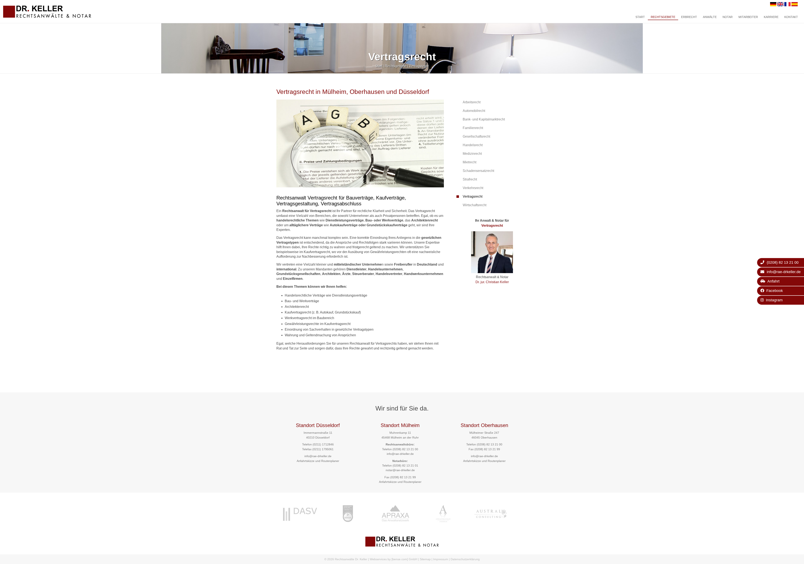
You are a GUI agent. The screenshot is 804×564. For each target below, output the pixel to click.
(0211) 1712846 (323, 444)
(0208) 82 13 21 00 (405, 449)
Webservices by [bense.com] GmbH (393, 559)
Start (640, 17)
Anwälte (710, 17)
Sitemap (425, 559)
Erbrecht (689, 17)
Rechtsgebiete (663, 17)
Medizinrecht (472, 153)
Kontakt (791, 17)
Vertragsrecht (419, 66)
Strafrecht (470, 179)
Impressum (440, 559)
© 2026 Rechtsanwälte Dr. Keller (345, 559)
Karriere (771, 17)
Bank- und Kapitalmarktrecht (484, 119)
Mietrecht (469, 162)
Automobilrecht (474, 111)
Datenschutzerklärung (465, 559)
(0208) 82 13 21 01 (405, 465)
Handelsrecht (473, 145)
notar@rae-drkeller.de (400, 470)
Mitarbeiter (748, 17)
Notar (728, 17)
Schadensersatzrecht (478, 171)
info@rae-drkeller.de (317, 456)
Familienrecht (473, 128)
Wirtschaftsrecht (474, 205)
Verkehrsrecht (473, 188)
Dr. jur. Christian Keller (492, 282)
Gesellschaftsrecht (476, 136)
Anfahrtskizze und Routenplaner (318, 461)
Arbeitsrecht (472, 102)
